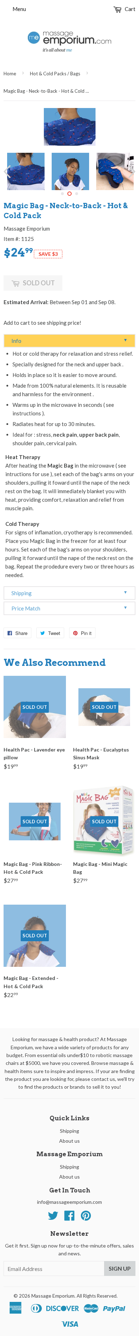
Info (69, 340)
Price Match (69, 608)
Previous (8, 171)
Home (10, 73)
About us (69, 1141)
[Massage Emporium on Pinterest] (86, 1218)
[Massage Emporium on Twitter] (53, 1218)
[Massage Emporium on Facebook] (69, 1218)
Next (131, 171)
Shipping (69, 592)
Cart (129, 9)
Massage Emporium (52, 1296)
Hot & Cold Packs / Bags (55, 73)
